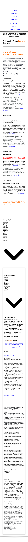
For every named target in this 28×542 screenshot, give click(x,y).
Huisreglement (14, 30)
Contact (14, 26)
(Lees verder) (11, 146)
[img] (14, 4)
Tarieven (14, 20)
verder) (16, 95)
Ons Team (13, 13)
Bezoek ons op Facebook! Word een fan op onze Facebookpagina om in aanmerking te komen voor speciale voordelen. (14, 345)
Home (13, 10)
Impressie (14, 16)
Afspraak (13, 23)
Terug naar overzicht (9, 355)
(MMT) (22, 108)
